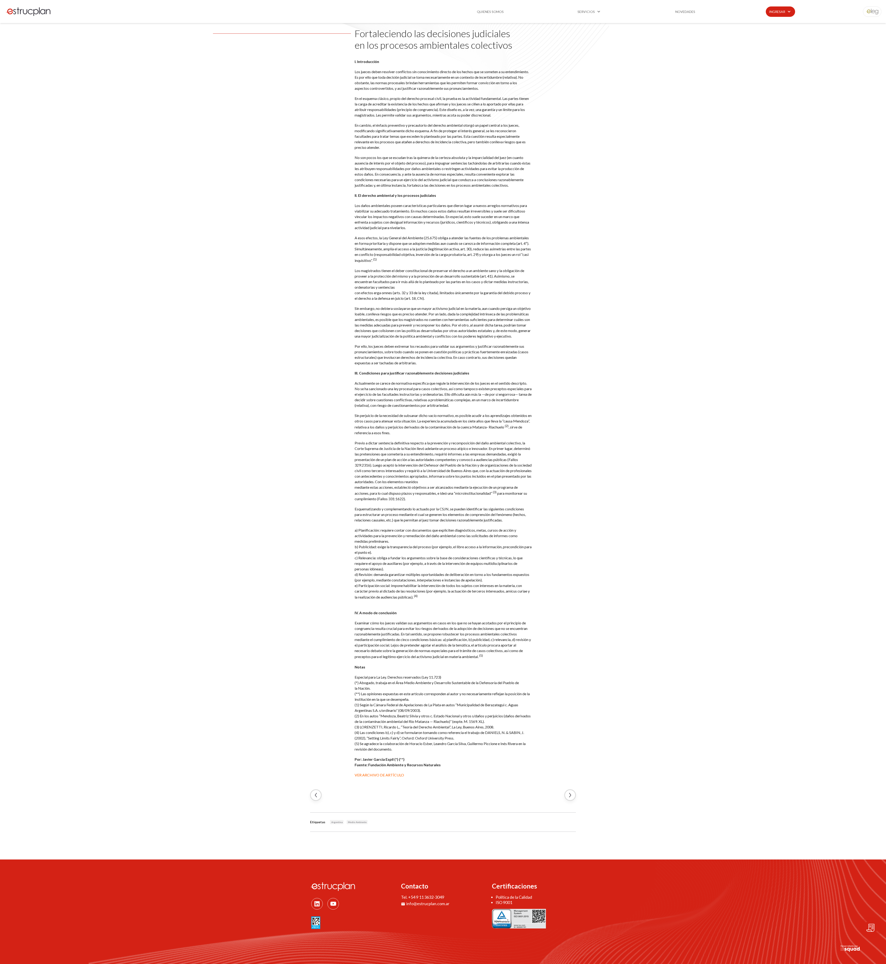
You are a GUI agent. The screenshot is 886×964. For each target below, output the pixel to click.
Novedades (685, 12)
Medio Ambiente (357, 822)
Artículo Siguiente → (570, 795)
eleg (870, 12)
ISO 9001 (504, 902)
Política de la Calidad (514, 897)
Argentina (337, 822)
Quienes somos (490, 12)
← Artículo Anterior (316, 795)
